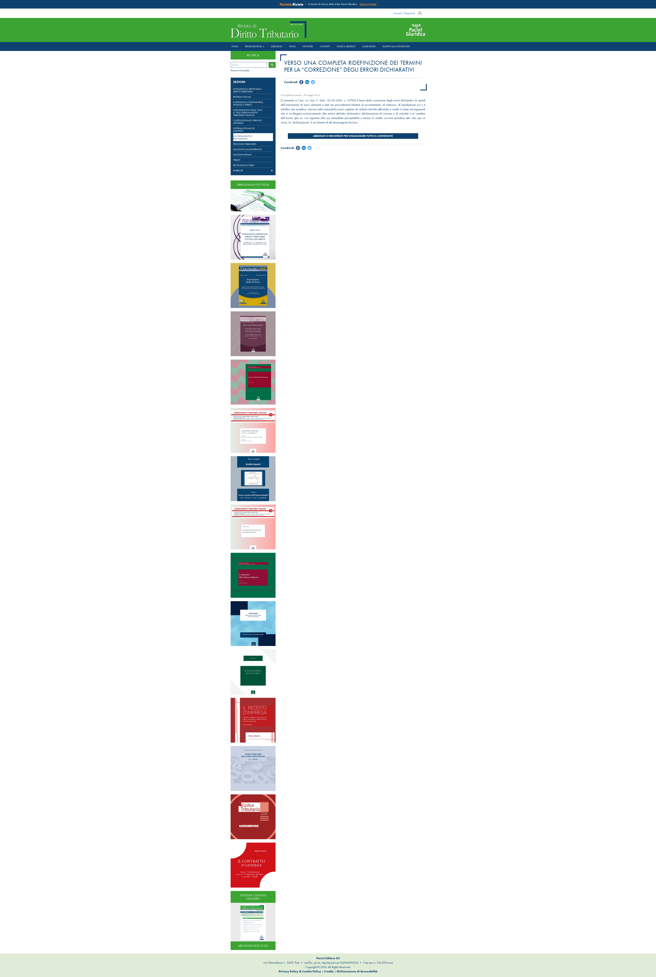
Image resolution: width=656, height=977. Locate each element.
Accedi (397, 13)
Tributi (236, 160)
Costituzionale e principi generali (247, 121)
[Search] (272, 65)
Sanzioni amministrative (247, 149)
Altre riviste (369, 46)
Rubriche (238, 170)
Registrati (410, 13)
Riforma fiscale (242, 97)
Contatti (325, 46)
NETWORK (307, 46)
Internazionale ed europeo (244, 129)
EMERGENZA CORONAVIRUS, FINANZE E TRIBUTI (248, 103)
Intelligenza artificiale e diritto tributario (247, 90)
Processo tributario (244, 144)
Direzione (276, 46)
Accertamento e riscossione (242, 137)
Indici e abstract (346, 46)
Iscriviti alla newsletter (396, 46)
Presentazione (253, 46)
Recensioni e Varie (243, 165)
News (292, 46)
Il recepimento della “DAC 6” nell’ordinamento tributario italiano (247, 112)
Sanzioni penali (242, 154)
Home (234, 46)
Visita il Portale (368, 4)
